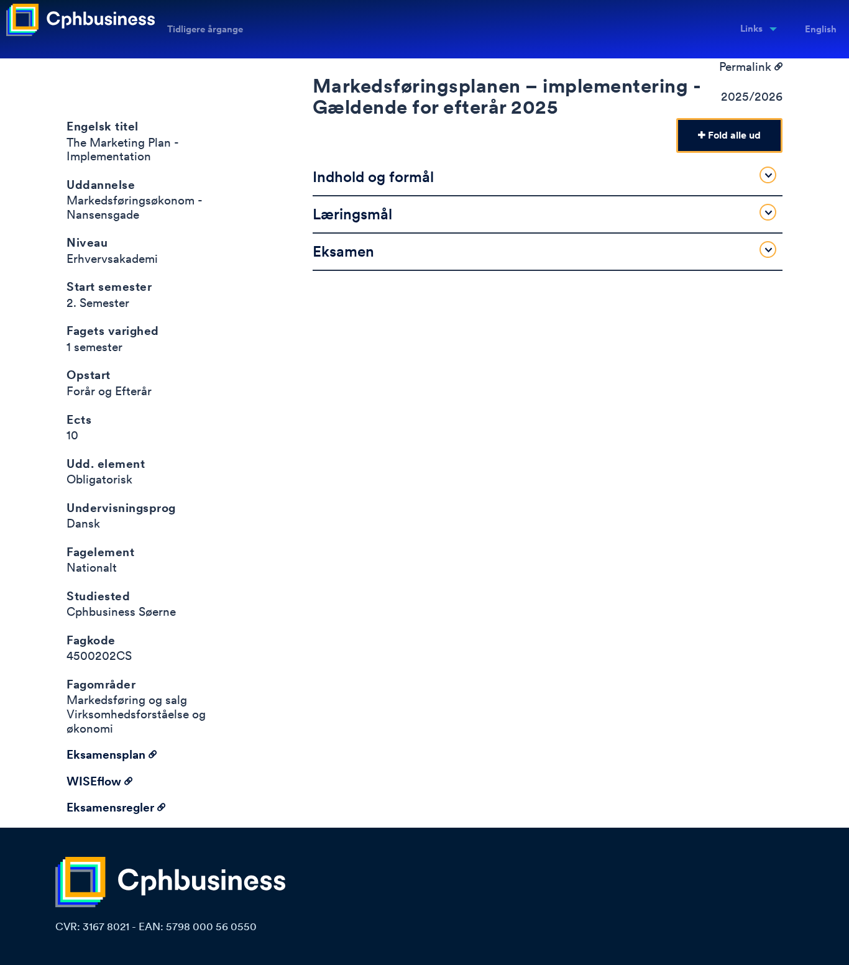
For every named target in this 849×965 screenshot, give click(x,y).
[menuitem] (754, 29)
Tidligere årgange (205, 29)
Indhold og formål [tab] (373, 177)
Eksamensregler (112, 807)
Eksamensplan (108, 755)
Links (751, 28)
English (821, 29)
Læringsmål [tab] (352, 214)
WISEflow (95, 781)
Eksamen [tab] (343, 251)
